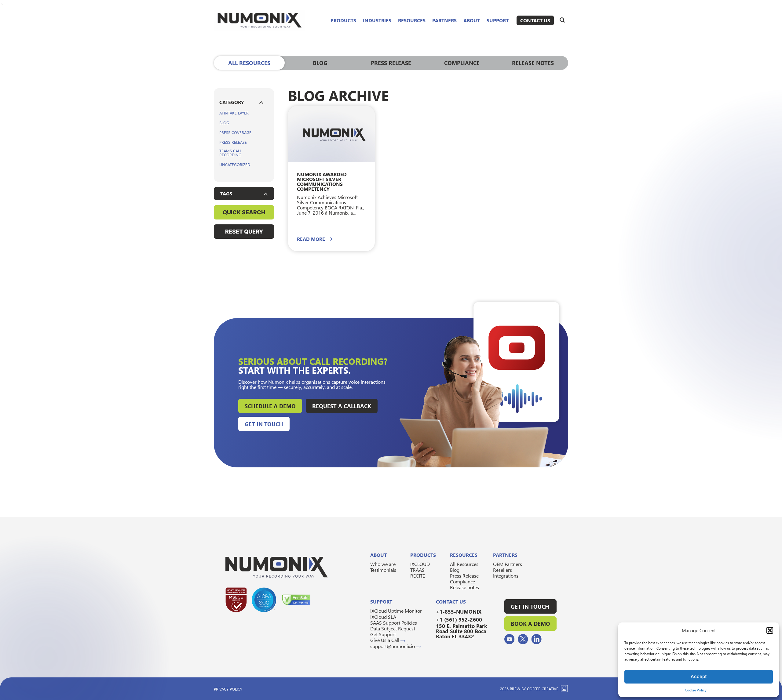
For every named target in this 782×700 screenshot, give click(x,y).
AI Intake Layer (234, 113)
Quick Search (244, 212)
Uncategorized (234, 164)
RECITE (417, 575)
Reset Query (244, 231)
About (471, 20)
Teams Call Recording (230, 153)
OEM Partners (507, 564)
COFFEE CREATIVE (542, 688)
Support (498, 20)
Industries (377, 20)
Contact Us (535, 20)
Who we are (383, 564)
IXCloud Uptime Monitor (396, 611)
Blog (224, 123)
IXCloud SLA (383, 617)
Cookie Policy (696, 690)
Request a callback (341, 406)
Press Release (233, 142)
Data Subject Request (392, 628)
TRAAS (417, 570)
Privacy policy (228, 688)
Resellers (502, 570)
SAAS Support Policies (393, 622)
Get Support (383, 634)
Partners (444, 20)
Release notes (464, 587)
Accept (699, 676)
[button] (770, 630)
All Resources (464, 564)
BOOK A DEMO (530, 623)
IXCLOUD (420, 564)
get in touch (264, 424)
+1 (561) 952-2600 (459, 619)
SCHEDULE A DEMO (270, 406)
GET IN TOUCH (530, 606)
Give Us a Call (385, 640)
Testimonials (383, 570)
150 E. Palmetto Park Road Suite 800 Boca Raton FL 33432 (461, 631)
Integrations (505, 575)
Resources (412, 20)
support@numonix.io (393, 646)
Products (343, 20)
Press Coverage (235, 132)
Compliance (462, 581)
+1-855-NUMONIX (458, 611)
